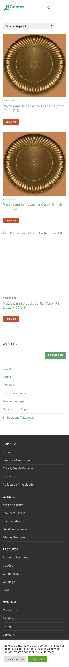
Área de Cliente (13, 505)
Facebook (9, 618)
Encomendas (11, 521)
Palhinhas (9, 385)
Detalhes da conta (15, 529)
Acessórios (9, 100)
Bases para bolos (14, 393)
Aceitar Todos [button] (37, 658)
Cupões (8, 565)
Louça (7, 376)
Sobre (7, 452)
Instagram (9, 626)
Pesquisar (55, 355)
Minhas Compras (14, 537)
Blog (6, 590)
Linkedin (8, 634)
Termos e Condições (16, 460)
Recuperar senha (14, 513)
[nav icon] (59, 8)
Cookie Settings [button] (15, 658)
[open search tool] (49, 8)
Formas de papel (14, 401)
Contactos (10, 476)
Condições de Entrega (18, 468)
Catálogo (9, 582)
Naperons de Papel (15, 409)
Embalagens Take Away (18, 417)
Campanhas (11, 573)
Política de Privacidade (18, 484)
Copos (7, 368)
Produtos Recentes (15, 557)
